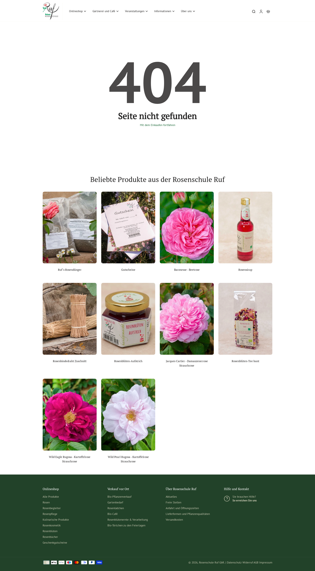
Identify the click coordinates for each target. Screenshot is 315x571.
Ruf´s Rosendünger (70, 270)
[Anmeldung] (260, 11)
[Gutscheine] (128, 228)
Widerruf (247, 562)
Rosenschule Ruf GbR (211, 562)
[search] (253, 11)
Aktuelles (171, 496)
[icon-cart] (268, 11)
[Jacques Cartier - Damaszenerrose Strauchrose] (187, 319)
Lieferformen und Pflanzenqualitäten (188, 514)
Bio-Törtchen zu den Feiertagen (126, 525)
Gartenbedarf (115, 502)
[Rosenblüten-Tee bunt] (245, 319)
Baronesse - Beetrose (187, 270)
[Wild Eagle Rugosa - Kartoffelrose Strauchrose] (70, 415)
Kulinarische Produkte (56, 519)
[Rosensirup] (245, 228)
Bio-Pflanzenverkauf (119, 496)
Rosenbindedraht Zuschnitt (69, 361)
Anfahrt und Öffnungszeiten (182, 508)
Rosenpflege (50, 514)
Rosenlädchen (115, 508)
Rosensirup (245, 270)
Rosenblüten (50, 531)
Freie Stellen (173, 502)
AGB (255, 562)
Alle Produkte (51, 496)
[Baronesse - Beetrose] (187, 228)
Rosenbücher (50, 537)
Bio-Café (112, 514)
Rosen (46, 502)
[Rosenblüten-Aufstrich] (128, 319)
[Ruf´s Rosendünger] (70, 228)
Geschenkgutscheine (55, 542)
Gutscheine (128, 270)
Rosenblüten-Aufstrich (128, 361)
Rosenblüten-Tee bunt (245, 361)
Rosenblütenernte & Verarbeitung (127, 519)
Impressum (265, 562)
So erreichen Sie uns (244, 500)
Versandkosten (174, 519)
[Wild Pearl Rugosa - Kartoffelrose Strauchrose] (128, 415)
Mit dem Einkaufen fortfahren (157, 125)
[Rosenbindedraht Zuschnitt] (70, 319)
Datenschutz (234, 562)
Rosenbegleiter (52, 508)
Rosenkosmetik (52, 525)
